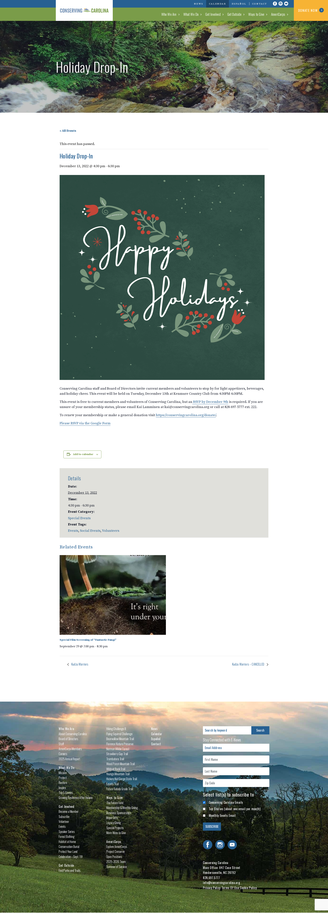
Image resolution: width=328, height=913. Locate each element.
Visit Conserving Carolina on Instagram (280, 4)
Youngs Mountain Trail (118, 774)
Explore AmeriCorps (116, 846)
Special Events (79, 518)
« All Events (68, 131)
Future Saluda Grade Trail (119, 789)
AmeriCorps (278, 14)
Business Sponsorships (118, 813)
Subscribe (64, 816)
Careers (63, 754)
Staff (61, 744)
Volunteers (110, 531)
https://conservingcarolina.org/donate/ (186, 415)
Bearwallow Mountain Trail (120, 739)
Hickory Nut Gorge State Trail (121, 779)
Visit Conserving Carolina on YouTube (286, 4)
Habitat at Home (67, 841)
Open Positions (114, 856)
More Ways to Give (116, 832)
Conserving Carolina (84, 10)
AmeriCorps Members (70, 749)
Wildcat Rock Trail (115, 769)
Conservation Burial (69, 846)
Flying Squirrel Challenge (119, 734)
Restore (63, 782)
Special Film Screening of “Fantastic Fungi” (88, 640)
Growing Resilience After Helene (76, 797)
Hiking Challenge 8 (116, 728)
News (198, 3)
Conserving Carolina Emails (226, 802)
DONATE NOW (308, 10)
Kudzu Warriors (79, 664)
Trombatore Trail (115, 759)
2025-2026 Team (116, 861)
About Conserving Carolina (73, 734)
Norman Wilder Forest (117, 749)
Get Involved (212, 14)
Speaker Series (67, 831)
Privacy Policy (212, 887)
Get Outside (234, 14)
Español (239, 3)
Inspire (62, 787)
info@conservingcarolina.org (221, 882)
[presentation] (113, 595)
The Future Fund (114, 802)
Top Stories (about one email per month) (235, 809)
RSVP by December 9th (210, 402)
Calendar (217, 3)
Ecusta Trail (112, 784)
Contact (259, 3)
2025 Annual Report (69, 759)
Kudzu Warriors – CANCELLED (248, 664)
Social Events (90, 531)
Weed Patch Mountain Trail (120, 764)
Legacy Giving (113, 822)
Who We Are (169, 14)
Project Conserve (115, 851)
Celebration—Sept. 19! (71, 856)
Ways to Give (256, 14)
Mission (63, 772)
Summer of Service (116, 866)
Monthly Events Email (222, 815)
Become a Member (69, 811)
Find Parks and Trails (69, 870)
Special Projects (115, 828)
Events (73, 531)
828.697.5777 (211, 877)
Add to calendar (83, 454)
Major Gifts (112, 817)
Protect (63, 777)
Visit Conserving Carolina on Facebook (275, 4)
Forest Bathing (66, 836)
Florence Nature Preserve (119, 744)
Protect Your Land (68, 851)
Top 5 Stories (66, 792)
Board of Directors (68, 739)
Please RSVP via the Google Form (85, 423)
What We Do (191, 14)
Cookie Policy (248, 887)
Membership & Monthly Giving (122, 807)
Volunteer (64, 821)
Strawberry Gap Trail (117, 754)
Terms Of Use (230, 887)
